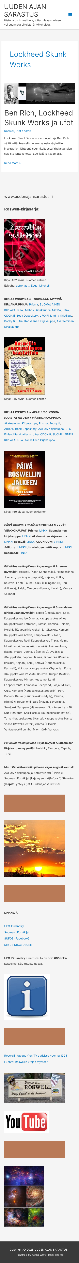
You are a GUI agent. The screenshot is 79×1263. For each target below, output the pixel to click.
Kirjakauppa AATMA (48, 310)
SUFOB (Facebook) (16, 938)
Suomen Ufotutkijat (16, 932)
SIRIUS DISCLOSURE (18, 944)
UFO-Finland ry (14, 926)
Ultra (66, 310)
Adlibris (29, 310)
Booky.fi (9, 321)
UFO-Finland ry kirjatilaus (56, 315)
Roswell (9, 131)
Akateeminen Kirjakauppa (20, 423)
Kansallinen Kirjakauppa (39, 321)
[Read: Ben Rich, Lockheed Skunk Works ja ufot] (39, 93)
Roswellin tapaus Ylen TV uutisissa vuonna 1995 (35, 1055)
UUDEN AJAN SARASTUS (25, 10)
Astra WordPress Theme (48, 1254)
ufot (18, 131)
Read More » (12, 163)
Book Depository (27, 315)
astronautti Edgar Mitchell (32, 285)
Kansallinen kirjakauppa (40, 440)
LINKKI (44, 530)
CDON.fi (9, 315)
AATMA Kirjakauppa (51, 428)
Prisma (33, 304)
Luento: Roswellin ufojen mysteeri (26, 1061)
